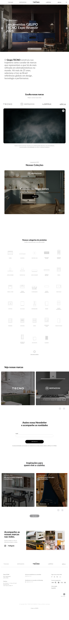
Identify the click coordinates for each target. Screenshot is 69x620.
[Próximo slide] (67, 28)
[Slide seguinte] (64, 408)
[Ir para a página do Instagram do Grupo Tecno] (54, 576)
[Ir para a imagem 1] (29, 48)
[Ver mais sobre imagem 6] (40, 545)
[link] (10, 504)
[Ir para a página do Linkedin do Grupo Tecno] (57, 576)
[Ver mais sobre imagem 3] (50, 535)
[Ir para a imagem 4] (33, 48)
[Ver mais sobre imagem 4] (60, 535)
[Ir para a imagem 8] (38, 48)
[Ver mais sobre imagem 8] (60, 545)
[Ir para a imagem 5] (34, 48)
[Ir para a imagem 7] (37, 48)
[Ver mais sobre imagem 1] (31, 535)
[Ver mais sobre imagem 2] (40, 535)
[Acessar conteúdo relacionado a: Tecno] (18, 388)
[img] (10, 2)
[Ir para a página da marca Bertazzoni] (27, 104)
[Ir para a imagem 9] (39, 48)
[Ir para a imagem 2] (30, 48)
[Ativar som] (63, 111)
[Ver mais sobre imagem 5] (31, 545)
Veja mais (34, 516)
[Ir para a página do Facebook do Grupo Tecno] (51, 576)
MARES (36, 608)
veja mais (34, 196)
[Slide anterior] (2, 28)
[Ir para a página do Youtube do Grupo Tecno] (60, 576)
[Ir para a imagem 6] (35, 48)
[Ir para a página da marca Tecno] (7, 104)
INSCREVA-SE (34, 441)
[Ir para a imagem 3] (31, 48)
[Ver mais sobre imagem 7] (50, 545)
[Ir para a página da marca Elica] (63, 104)
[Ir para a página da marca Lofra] (47, 104)
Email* (17, 433)
